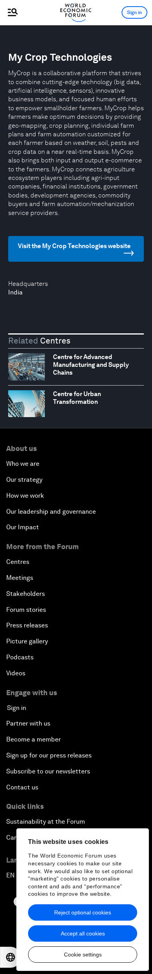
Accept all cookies (83, 933)
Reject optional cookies (82, 912)
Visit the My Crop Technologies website (74, 246)
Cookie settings (83, 954)
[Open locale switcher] (10, 957)
